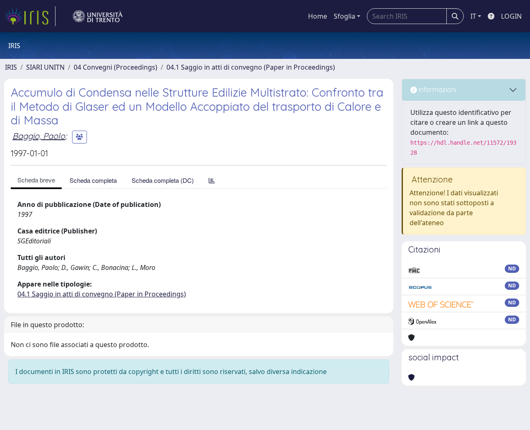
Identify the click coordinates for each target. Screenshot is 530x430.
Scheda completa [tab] (93, 180)
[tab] (212, 180)
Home (317, 16)
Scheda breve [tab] (36, 179)
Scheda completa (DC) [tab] (163, 180)
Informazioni (436, 89)
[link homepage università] (97, 16)
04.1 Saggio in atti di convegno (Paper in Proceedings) (250, 67)
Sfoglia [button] (344, 16)
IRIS (11, 67)
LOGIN (511, 16)
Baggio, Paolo (38, 136)
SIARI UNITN (45, 67)
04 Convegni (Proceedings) (115, 67)
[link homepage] (30, 16)
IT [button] (473, 16)
